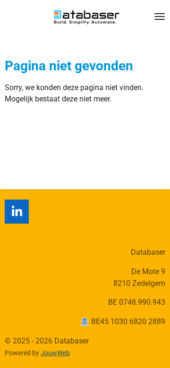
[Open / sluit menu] (159, 16)
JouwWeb (55, 353)
